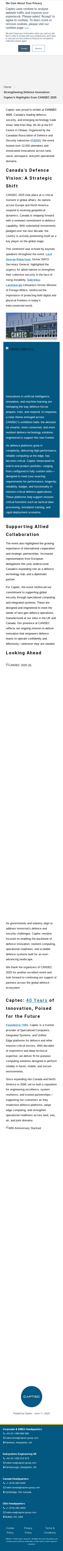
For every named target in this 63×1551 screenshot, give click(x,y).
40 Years (37, 1000)
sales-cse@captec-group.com (21, 1463)
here (26, 27)
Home (7, 87)
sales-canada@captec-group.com (23, 1487)
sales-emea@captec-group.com (22, 1438)
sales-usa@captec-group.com (21, 1512)
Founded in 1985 (17, 1025)
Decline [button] (38, 48)
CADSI (35, 140)
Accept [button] (24, 48)
